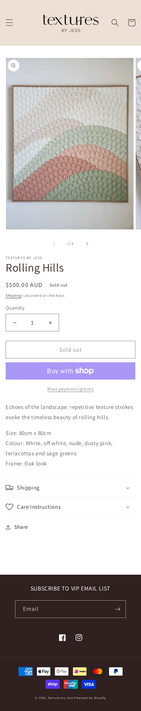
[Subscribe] (117, 609)
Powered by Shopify (90, 698)
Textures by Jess (60, 698)
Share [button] (21, 526)
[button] (9, 22)
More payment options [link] (70, 389)
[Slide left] (54, 243)
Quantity (15, 308)
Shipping (13, 295)
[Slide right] (87, 243)
